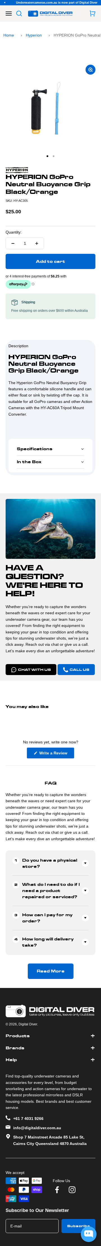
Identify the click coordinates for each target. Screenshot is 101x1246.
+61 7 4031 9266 (28, 1118)
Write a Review (56, 754)
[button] (50, 449)
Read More (51, 971)
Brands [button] (15, 1047)
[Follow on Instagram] (72, 1190)
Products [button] (18, 1035)
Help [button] (11, 1059)
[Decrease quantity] (13, 243)
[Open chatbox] (89, 1234)
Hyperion (34, 35)
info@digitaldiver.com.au (37, 1128)
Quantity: (14, 232)
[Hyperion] (50, 170)
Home (8, 35)
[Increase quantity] (37, 243)
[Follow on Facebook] (57, 1190)
